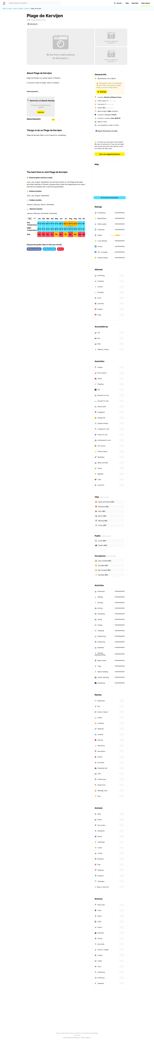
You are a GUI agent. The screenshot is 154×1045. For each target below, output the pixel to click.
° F (34, 219)
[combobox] (34, 3)
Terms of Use (77, 1035)
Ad (53, 119)
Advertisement (32, 91)
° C (30, 219)
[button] (4, 3)
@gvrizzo (89, 1037)
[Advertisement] (56, 152)
